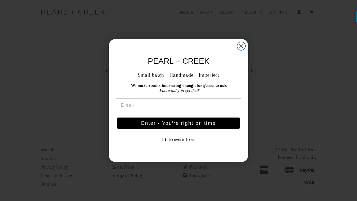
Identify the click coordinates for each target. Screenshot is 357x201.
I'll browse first (178, 140)
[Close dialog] (241, 46)
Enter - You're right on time (178, 123)
